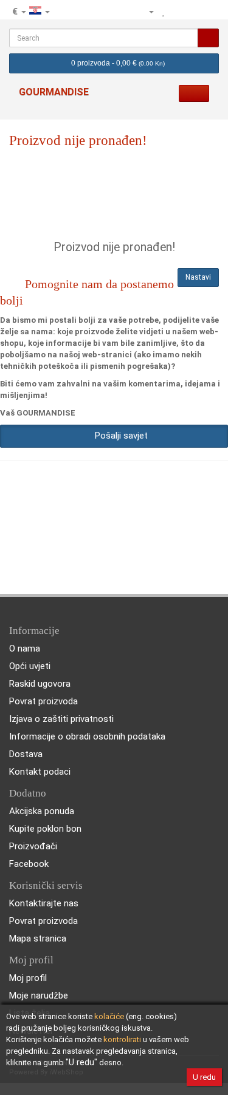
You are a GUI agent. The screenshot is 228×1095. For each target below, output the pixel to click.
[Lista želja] (163, 11)
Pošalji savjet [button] (119, 435)
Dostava (26, 754)
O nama (24, 648)
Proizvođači (33, 846)
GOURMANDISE (54, 92)
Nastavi (198, 277)
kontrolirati (122, 1039)
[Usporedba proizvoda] (177, 11)
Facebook (29, 863)
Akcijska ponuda (41, 811)
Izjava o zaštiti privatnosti (61, 718)
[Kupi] (209, 11)
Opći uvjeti (29, 666)
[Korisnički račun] (146, 11)
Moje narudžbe (38, 995)
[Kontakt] (126, 11)
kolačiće (109, 1016)
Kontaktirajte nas (43, 903)
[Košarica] (193, 11)
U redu (204, 1077)
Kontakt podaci (40, 771)
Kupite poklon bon (45, 828)
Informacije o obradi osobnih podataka (87, 736)
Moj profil (28, 977)
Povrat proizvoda (43, 701)
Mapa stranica (37, 938)
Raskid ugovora (40, 683)
